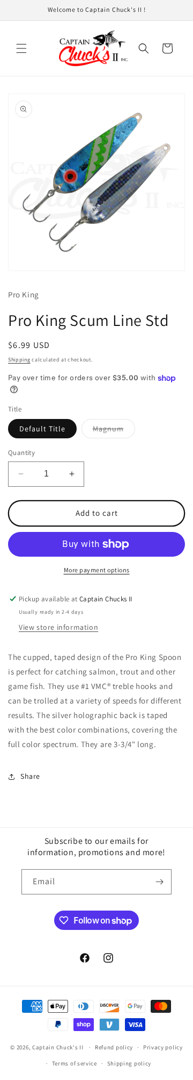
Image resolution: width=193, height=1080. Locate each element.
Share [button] (30, 776)
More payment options (97, 570)
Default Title (42, 429)
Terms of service (74, 1063)
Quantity (21, 452)
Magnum (114, 430)
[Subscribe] (159, 881)
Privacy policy (163, 1047)
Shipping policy (129, 1063)
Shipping (19, 359)
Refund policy (114, 1047)
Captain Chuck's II (58, 1047)
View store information (58, 627)
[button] (21, 48)
